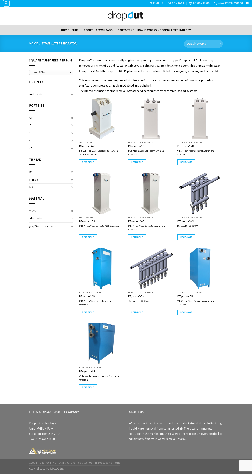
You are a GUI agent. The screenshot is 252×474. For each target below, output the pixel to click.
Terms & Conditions (107, 463)
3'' (30, 140)
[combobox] (51, 72)
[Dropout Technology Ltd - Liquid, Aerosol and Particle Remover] (126, 16)
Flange (33, 179)
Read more (88, 162)
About (88, 30)
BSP (31, 172)
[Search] (6, 3)
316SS (32, 211)
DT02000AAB (136, 146)
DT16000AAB (87, 296)
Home (65, 30)
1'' (30, 125)
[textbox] (50, 72)
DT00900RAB (87, 146)
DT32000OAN (136, 296)
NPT (32, 187)
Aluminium (36, 218)
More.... (182, 439)
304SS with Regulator (43, 226)
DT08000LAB (87, 221)
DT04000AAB (185, 146)
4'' (30, 148)
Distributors (67, 463)
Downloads (104, 30)
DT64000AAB (87, 371)
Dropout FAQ (48, 463)
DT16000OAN (185, 221)
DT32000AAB (185, 296)
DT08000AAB (136, 221)
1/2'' (31, 117)
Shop (75, 30)
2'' (30, 133)
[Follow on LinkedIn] (247, 3)
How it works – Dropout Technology (164, 30)
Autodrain (35, 94)
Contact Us (126, 30)
